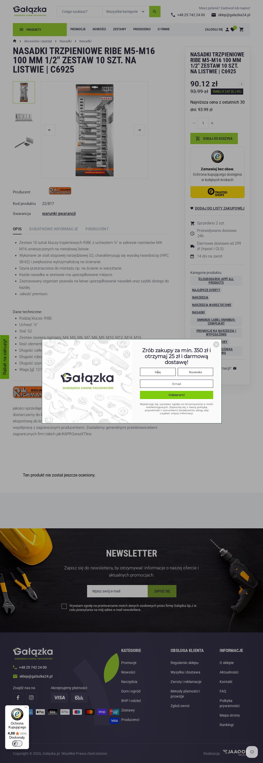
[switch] (17, 743)
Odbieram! (176, 395)
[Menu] (26, 708)
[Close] (216, 344)
